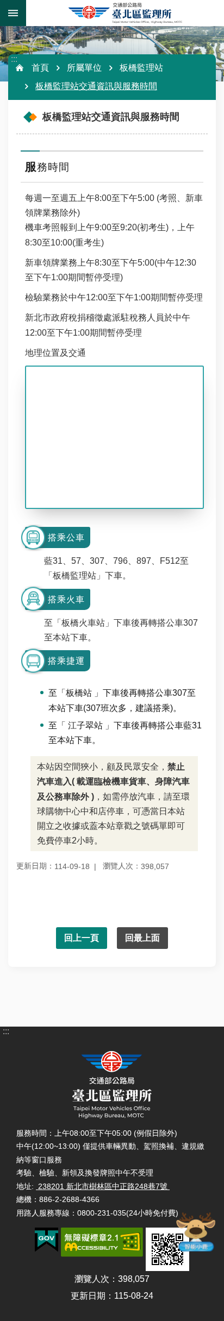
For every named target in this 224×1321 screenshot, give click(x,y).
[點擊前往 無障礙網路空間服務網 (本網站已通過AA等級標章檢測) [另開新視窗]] (102, 1242)
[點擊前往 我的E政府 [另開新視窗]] (46, 1240)
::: (14, 59)
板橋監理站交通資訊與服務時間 (96, 86)
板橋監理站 (141, 67)
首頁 (40, 67)
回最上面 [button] (142, 937)
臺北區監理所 (125, 13)
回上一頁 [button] (81, 937)
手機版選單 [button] (13, 13)
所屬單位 (84, 67)
